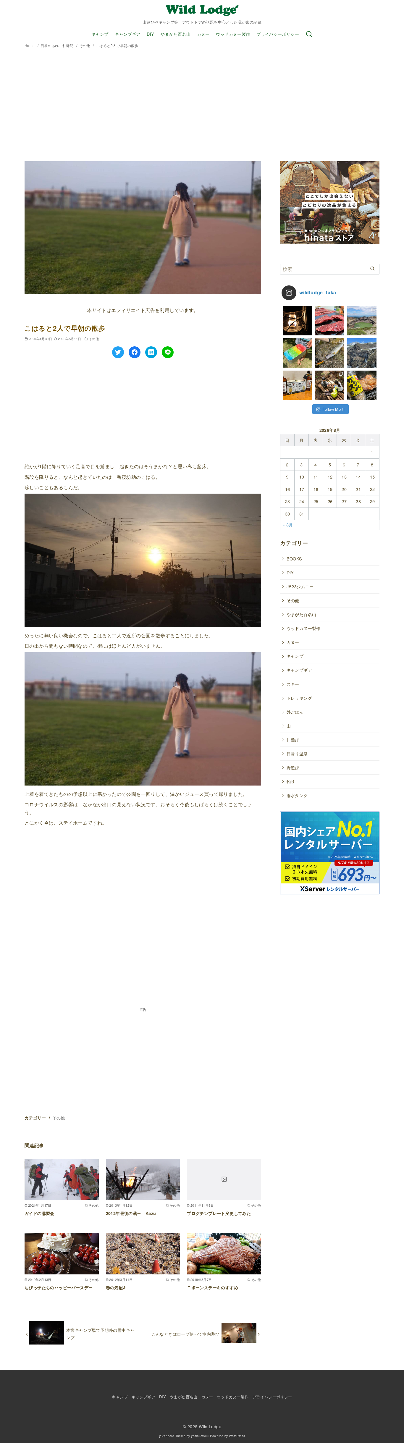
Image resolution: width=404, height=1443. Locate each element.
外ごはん (295, 712)
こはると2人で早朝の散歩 (117, 45)
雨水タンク (297, 795)
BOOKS (294, 558)
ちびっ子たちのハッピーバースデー (59, 1287)
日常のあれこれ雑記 (58, 45)
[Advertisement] (202, 105)
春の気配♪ (116, 1287)
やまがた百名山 (175, 34)
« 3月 (287, 524)
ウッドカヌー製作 (233, 34)
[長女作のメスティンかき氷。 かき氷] (297, 353)
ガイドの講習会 (39, 1213)
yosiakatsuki (200, 1436)
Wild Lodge (210, 1426)
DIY (150, 34)
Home (30, 45)
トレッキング (299, 698)
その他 (85, 45)
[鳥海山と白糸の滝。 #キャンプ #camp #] (361, 353)
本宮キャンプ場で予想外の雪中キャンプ (100, 1333)
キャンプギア (127, 34)
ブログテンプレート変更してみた (219, 1213)
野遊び (293, 767)
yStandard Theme (172, 1436)
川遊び (293, 739)
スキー (293, 684)
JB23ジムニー (300, 586)
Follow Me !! (333, 409)
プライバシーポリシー (277, 34)
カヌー (203, 34)
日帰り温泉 (297, 753)
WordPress (237, 1436)
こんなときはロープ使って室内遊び (185, 1334)
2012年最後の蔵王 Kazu (131, 1213)
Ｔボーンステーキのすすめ (212, 1287)
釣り (291, 781)
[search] (372, 269)
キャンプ (100, 34)
